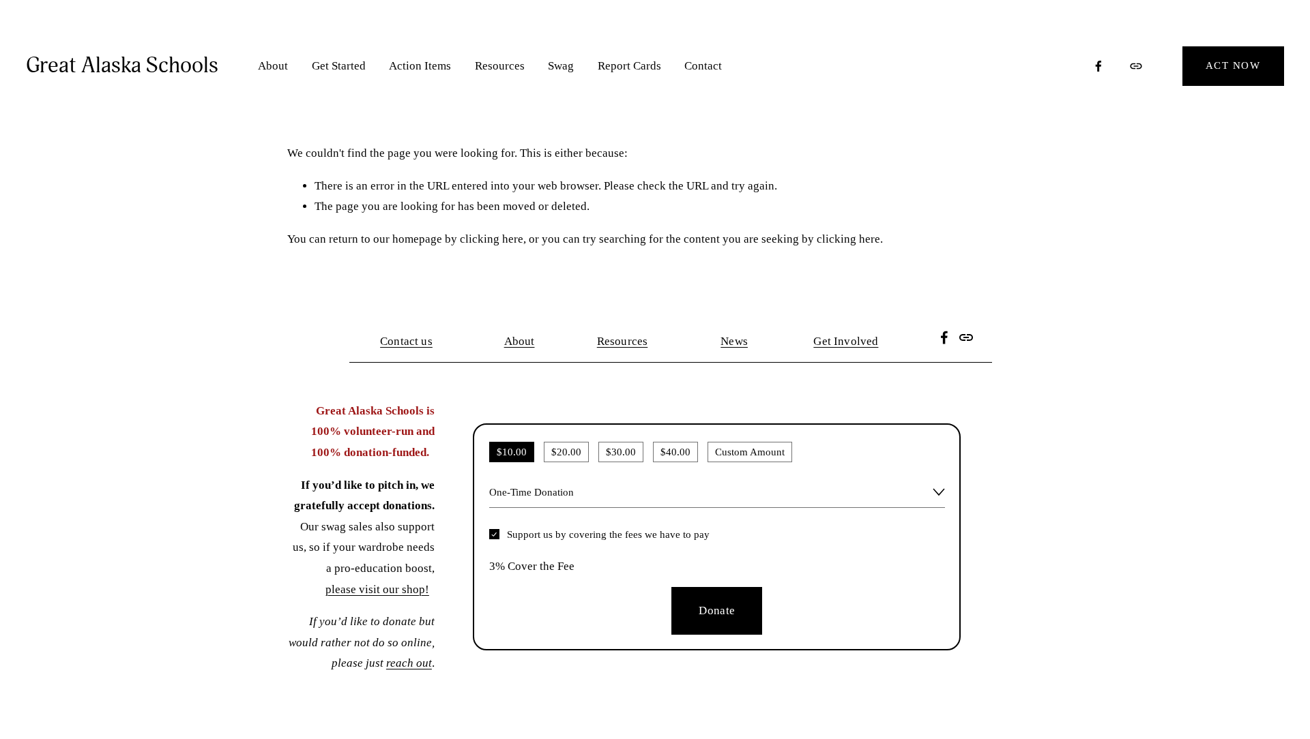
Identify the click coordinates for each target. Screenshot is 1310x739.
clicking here (491, 238)
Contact (703, 65)
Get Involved (845, 341)
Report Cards (629, 65)
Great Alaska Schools (122, 65)
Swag (561, 65)
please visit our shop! (377, 589)
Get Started (339, 65)
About (273, 65)
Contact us (406, 341)
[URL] (1136, 66)
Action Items (420, 65)
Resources (500, 65)
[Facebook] (1098, 66)
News (734, 341)
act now (1233, 65)
